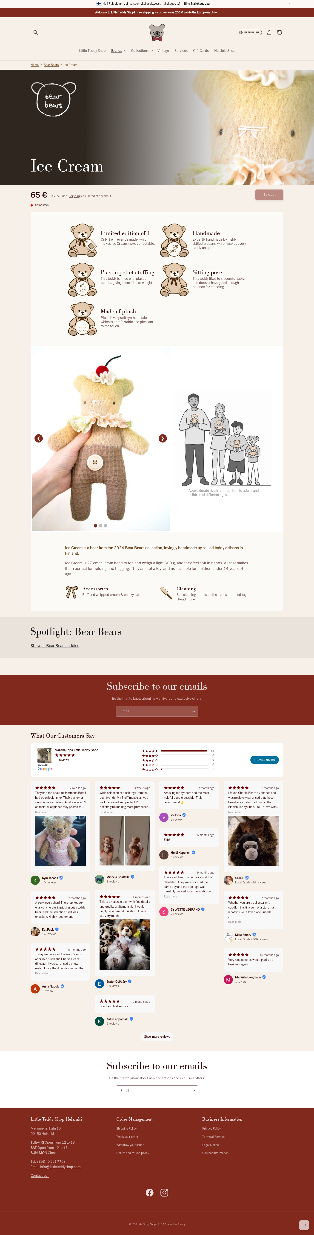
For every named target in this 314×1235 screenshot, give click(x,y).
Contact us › (40, 1176)
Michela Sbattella (117, 877)
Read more (186, 599)
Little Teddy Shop (147, 1224)
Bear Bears (51, 65)
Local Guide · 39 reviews (251, 882)
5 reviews (112, 1023)
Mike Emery (243, 935)
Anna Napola (50, 986)
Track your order (127, 1137)
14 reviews (49, 934)
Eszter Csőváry (116, 982)
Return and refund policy (132, 1153)
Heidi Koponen (180, 853)
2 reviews (112, 986)
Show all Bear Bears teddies (55, 645)
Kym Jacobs (50, 878)
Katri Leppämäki (117, 1019)
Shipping (74, 196)
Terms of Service (213, 1137)
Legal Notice (210, 1145)
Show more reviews (157, 1037)
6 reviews (177, 857)
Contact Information (215, 1153)
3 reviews (112, 881)
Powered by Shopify (174, 1224)
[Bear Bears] (54, 99)
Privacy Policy (211, 1128)
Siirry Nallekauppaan (197, 4)
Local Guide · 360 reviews (251, 939)
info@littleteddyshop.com (60, 1167)
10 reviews (49, 882)
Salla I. (239, 878)
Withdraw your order (130, 1145)
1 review (47, 991)
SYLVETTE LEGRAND (185, 910)
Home (35, 65)
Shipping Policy (126, 1128)
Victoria (176, 815)
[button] (36, 32)
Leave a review (264, 760)
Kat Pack (48, 930)
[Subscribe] (193, 711)
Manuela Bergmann (248, 977)
